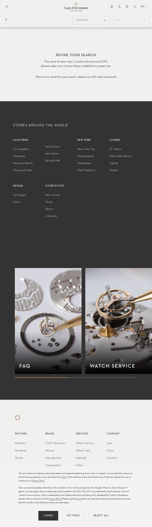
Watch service (85, 443)
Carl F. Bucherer (55, 443)
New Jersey (52, 195)
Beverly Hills (52, 160)
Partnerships (53, 465)
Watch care (83, 450)
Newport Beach (23, 163)
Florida (115, 140)
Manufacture (53, 458)
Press (110, 450)
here (64, 477)
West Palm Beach (121, 156)
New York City (86, 149)
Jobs (110, 443)
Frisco (17, 202)
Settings (73, 515)
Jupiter (114, 163)
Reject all (101, 515)
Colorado (51, 216)
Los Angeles (21, 149)
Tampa (114, 170)
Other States (55, 186)
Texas (49, 202)
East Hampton (86, 170)
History (49, 450)
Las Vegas (19, 195)
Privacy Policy (38, 481)
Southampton (85, 156)
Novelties (21, 450)
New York (84, 140)
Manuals (81, 458)
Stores (19, 458)
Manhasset (84, 163)
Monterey (19, 156)
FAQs (79, 465)
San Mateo (52, 153)
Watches (20, 443)
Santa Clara (52, 146)
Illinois (49, 209)
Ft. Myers (115, 149)
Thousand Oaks (23, 170)
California (21, 140)
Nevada (18, 186)
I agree (48, 515)
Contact (112, 458)
